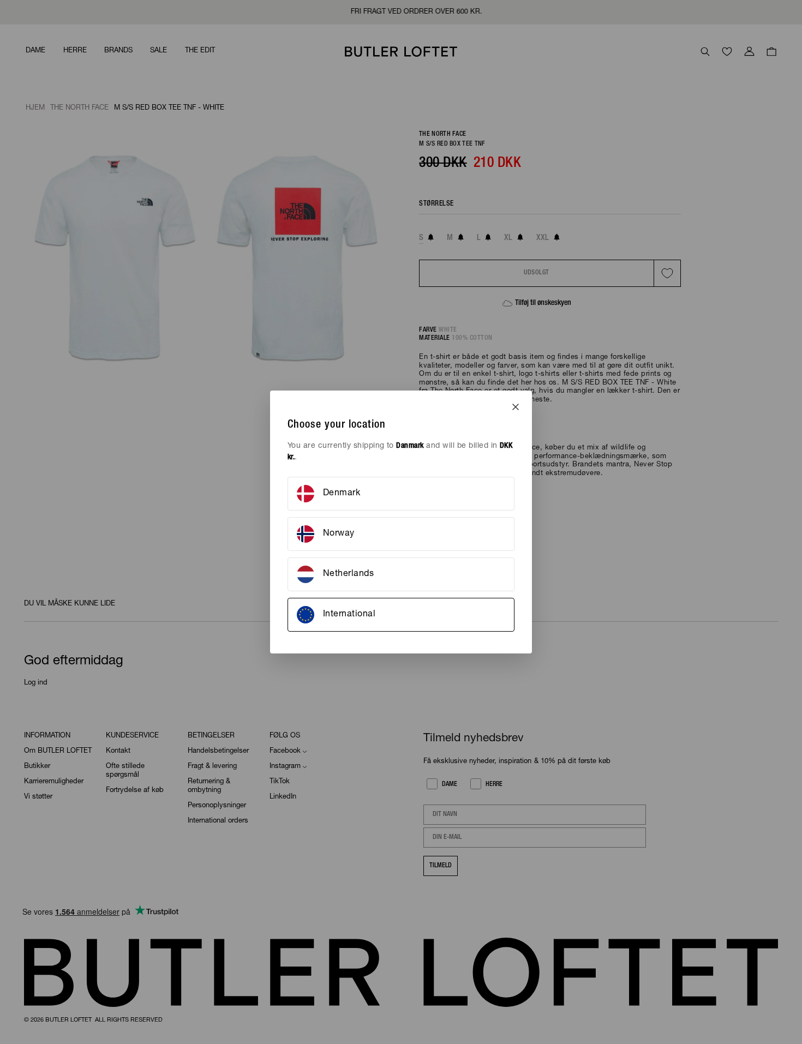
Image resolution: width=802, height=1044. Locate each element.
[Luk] (515, 407)
